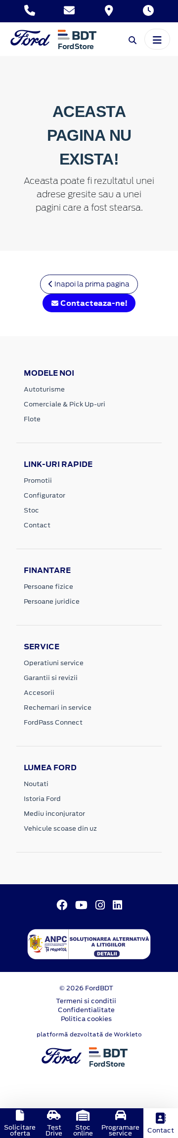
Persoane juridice (52, 601)
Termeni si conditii (86, 1001)
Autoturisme (44, 389)
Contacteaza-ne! (93, 303)
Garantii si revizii (51, 678)
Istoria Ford (42, 798)
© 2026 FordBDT (86, 988)
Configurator (44, 495)
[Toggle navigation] (157, 39)
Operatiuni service (54, 663)
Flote (32, 419)
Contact (37, 525)
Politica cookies (86, 1019)
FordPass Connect (53, 722)
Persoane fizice (48, 586)
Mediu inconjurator (54, 813)
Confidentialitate (86, 1010)
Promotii (38, 480)
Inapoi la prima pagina (91, 284)
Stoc (31, 510)
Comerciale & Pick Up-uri (64, 404)
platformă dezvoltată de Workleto (89, 1034)
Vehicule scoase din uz (60, 828)
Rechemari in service (57, 707)
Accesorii (39, 692)
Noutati (36, 784)
